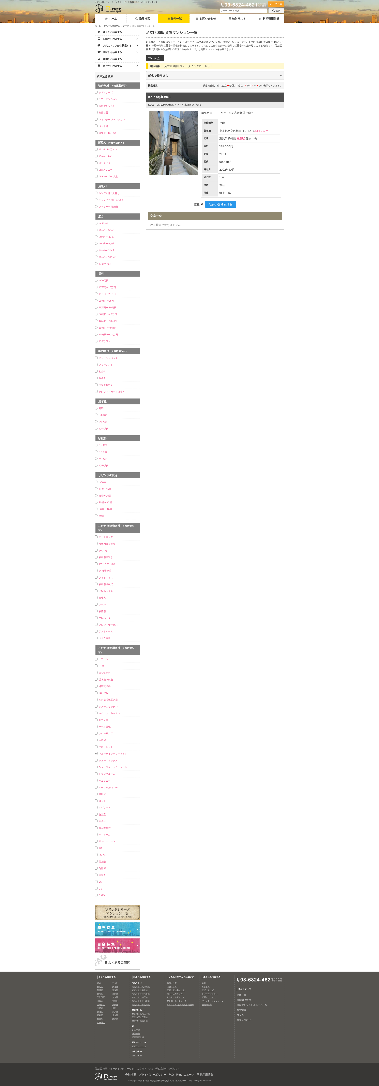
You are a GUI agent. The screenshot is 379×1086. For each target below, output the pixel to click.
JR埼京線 (136, 1033)
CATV (102, 895)
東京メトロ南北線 (140, 990)
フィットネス (106, 577)
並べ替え (154, 58)
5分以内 (103, 452)
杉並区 (100, 1015)
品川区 (100, 990)
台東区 (100, 993)
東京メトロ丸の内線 (141, 986)
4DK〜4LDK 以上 (108, 176)
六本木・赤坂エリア (176, 997)
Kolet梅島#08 (159, 97)
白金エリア (172, 986)
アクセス (277, 3)
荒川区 (115, 1011)
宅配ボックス (106, 590)
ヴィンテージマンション (112, 119)
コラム (240, 1014)
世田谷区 (101, 1004)
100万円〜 (104, 341)
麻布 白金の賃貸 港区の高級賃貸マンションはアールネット (166, 1080)
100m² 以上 (105, 263)
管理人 (102, 597)
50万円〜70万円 (107, 327)
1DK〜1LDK (105, 156)
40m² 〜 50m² (106, 243)
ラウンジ (103, 550)
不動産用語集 (205, 1074)
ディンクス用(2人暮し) (111, 199)
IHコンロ (103, 719)
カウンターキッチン (109, 713)
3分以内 (103, 445)
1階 (100, 848)
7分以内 (103, 458)
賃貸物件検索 (244, 999)
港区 (99, 983)
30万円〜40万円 (108, 314)
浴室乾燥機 (105, 686)
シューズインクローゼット (113, 767)
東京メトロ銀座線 (140, 997)
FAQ (171, 1074)
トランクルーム (107, 773)
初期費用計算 (271, 18)
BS (100, 881)
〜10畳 (102, 482)
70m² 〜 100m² (107, 257)
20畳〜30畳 (105, 502)
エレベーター (106, 617)
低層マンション (107, 105)
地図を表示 (261, 130)
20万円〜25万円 (107, 300)
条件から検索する (211, 977)
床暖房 (102, 740)
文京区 (115, 997)
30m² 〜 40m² (106, 236)
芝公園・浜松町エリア (177, 1001)
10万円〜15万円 (107, 287)
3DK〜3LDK (105, 169)
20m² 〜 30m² (106, 230)
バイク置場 (105, 638)
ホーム (113, 18)
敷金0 (102, 378)
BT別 (101, 665)
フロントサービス (108, 624)
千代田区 (101, 997)
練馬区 (115, 1019)
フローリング (106, 733)
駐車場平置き (106, 557)
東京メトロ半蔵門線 (141, 1004)
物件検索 (144, 18)
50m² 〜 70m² (106, 250)
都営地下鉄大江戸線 (141, 1013)
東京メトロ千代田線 (141, 1001)
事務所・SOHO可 (108, 132)
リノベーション (107, 841)
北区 (114, 1008)
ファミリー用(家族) (109, 206)
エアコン (103, 659)
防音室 (102, 814)
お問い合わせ (208, 18)
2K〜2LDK (104, 163)
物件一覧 (176, 18)
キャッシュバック (108, 357)
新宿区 (100, 986)
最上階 (102, 861)
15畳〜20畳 (105, 495)
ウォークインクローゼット (113, 753)
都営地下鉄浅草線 (140, 1021)
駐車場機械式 (106, 584)
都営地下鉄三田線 (140, 1017)
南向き (102, 875)
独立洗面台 (105, 672)
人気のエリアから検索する (181, 977)
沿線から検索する (142, 977)
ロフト (102, 800)
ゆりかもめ (137, 1055)
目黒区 (100, 1001)
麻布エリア (172, 983)
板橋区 (100, 1011)
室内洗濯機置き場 (108, 699)
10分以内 (104, 465)
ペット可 (103, 126)
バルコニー (105, 780)
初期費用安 (207, 1004)
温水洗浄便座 (106, 679)
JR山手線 (136, 1030)
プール (102, 604)
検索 (277, 10)
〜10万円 (104, 280)
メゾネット (105, 807)
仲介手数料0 (105, 384)
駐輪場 (102, 611)
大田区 (115, 1004)
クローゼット (106, 747)
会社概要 (130, 1074)
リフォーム (105, 834)
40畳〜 (103, 515)
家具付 (102, 821)
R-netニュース (185, 1074)
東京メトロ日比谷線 (141, 993)
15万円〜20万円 (107, 294)
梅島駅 (241, 138)
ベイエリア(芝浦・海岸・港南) (180, 1004)
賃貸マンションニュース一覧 (252, 1004)
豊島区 (115, 1001)
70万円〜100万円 (108, 334)
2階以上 (103, 854)
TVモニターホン (107, 563)
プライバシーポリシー (152, 1074)
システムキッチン (108, 706)
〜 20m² (103, 223)
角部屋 (102, 868)
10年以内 (104, 428)
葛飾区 (100, 1019)
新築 (101, 408)
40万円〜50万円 (108, 321)
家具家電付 (105, 827)
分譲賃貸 (103, 112)
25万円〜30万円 (107, 307)
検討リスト (239, 18)
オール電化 (105, 726)
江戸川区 (101, 1022)
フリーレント (106, 364)
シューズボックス (108, 760)
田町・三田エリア (175, 993)
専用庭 (102, 794)
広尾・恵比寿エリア (176, 990)
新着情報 (241, 1009)
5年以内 (103, 421)
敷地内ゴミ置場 (107, 543)
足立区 (126, 26)
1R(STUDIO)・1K (108, 149)
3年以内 (103, 414)
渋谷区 (115, 986)
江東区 (115, 990)
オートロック (106, 536)
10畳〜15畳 (105, 488)
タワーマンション (108, 99)
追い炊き (103, 692)
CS (100, 888)
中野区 (100, 1008)
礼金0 (102, 371)
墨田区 (115, 993)
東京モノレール (139, 1046)
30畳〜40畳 (105, 509)
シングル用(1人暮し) (109, 193)
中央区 (115, 983)
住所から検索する (112, 26)
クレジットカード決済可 (112, 391)
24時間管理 (105, 570)
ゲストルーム (106, 631)
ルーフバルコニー (108, 787)
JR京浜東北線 (138, 1037)
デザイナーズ (106, 92)
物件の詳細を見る (220, 204)
